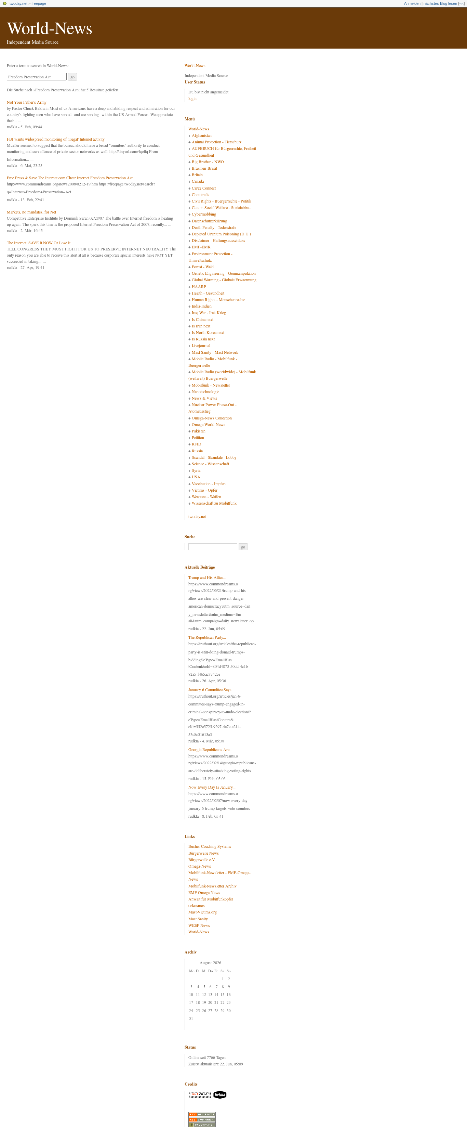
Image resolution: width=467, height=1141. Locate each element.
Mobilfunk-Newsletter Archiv (212, 886)
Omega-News (199, 866)
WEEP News (199, 925)
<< (461, 3)
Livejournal (201, 345)
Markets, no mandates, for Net (31, 212)
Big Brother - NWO (208, 161)
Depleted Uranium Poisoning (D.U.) (221, 233)
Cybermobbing (204, 214)
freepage (38, 3)
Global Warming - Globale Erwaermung (224, 279)
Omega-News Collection (212, 417)
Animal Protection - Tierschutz (216, 141)
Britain (197, 174)
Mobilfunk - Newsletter (211, 385)
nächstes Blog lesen (440, 3)
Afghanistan (202, 135)
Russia (197, 450)
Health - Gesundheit (208, 293)
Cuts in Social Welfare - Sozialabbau (221, 207)
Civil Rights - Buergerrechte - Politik (221, 201)
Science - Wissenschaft (210, 463)
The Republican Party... (207, 637)
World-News (49, 27)
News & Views (204, 398)
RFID (196, 443)
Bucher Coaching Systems (209, 846)
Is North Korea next (208, 332)
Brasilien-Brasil (204, 168)
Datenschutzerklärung (209, 220)
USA (196, 476)
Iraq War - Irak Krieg (209, 312)
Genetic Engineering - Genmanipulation (224, 273)
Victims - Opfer (204, 490)
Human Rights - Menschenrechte (218, 299)
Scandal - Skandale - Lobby (214, 457)
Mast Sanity (198, 918)
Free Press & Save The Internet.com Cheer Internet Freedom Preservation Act (70, 177)
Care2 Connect (204, 188)
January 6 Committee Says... (211, 689)
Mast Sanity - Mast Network (215, 352)
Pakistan (198, 430)
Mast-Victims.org (202, 912)
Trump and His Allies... (207, 577)
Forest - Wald (203, 266)
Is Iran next (201, 325)
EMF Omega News (204, 892)
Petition (198, 437)
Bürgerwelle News (203, 853)
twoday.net (18, 3)
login (192, 98)
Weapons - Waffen (206, 496)
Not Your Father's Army (26, 102)
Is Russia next (203, 338)
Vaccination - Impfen (209, 483)
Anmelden (412, 3)
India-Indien (202, 306)
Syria (196, 470)
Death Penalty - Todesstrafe (214, 227)
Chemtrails (200, 194)
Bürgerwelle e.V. (202, 859)
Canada (198, 181)
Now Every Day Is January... (212, 787)
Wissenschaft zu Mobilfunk (214, 503)
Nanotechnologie (205, 391)
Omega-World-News (208, 424)
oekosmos (196, 905)
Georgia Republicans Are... (210, 749)
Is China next (202, 319)
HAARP (199, 286)
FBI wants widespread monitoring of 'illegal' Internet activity (56, 139)
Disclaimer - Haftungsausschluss (218, 240)
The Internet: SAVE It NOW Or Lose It (38, 242)
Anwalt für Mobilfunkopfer (210, 899)
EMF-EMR (201, 246)
